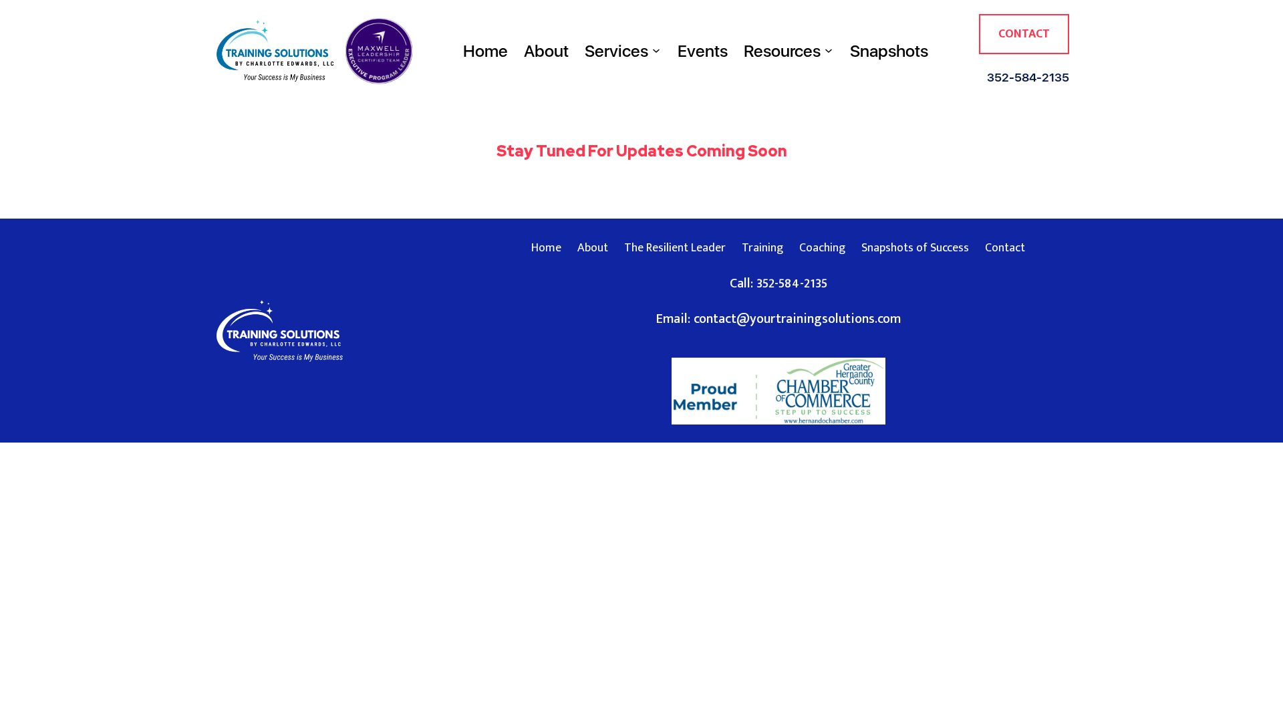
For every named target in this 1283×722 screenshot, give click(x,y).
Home (485, 51)
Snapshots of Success (915, 248)
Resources (782, 51)
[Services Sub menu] (656, 50)
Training (762, 248)
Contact (1024, 34)
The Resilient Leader (675, 248)
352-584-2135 (1028, 77)
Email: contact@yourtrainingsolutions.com (778, 319)
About (546, 51)
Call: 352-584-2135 (778, 283)
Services (616, 51)
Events (703, 51)
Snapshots (889, 51)
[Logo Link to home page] (275, 50)
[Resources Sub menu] (828, 50)
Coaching (822, 248)
